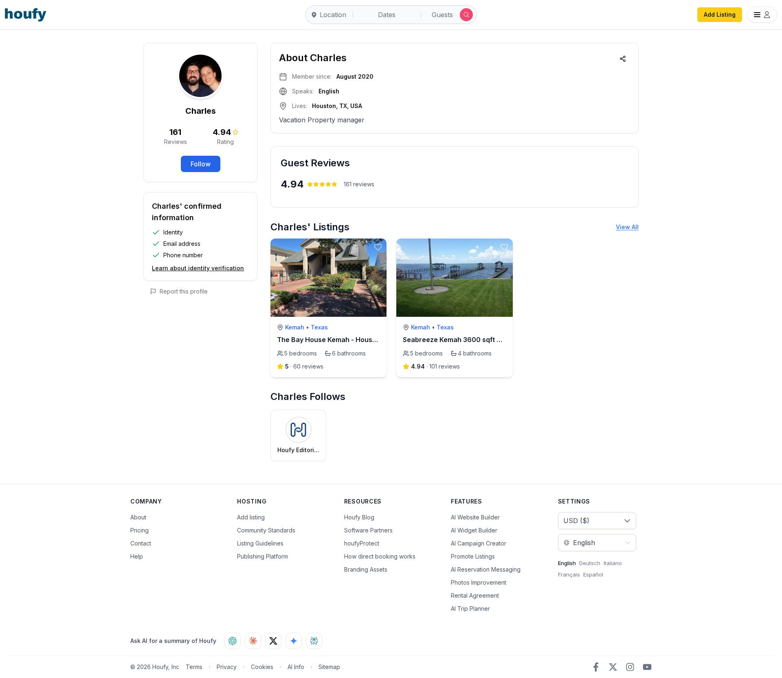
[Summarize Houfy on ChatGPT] (232, 641)
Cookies (262, 666)
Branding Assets (365, 569)
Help (136, 556)
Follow (201, 164)
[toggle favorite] (378, 247)
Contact (140, 543)
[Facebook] (595, 667)
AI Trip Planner (470, 608)
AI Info (296, 666)
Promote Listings (473, 556)
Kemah (294, 327)
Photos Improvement (478, 582)
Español (593, 574)
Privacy (227, 666)
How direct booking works (379, 556)
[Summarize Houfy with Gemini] (294, 641)
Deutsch (589, 563)
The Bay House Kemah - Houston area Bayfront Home (363, 340)
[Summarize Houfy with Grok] (273, 641)
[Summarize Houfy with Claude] (253, 641)
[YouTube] (647, 667)
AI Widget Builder (474, 530)
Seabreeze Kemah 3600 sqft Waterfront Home (478, 340)
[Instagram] (630, 667)
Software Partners (368, 530)
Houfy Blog (359, 517)
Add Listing (720, 14)
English (567, 563)
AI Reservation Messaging (486, 569)
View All (627, 226)
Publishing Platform (262, 556)
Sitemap (329, 666)
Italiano (613, 563)
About (138, 517)
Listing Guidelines (260, 543)
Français (569, 574)
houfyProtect (361, 543)
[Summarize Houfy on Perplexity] (314, 641)
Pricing (139, 530)
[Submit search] (466, 14)
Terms (194, 666)
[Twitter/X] (612, 667)
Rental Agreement (475, 595)
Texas (319, 327)
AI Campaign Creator (478, 543)
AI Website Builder (475, 517)
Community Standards (266, 530)
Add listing (251, 517)
